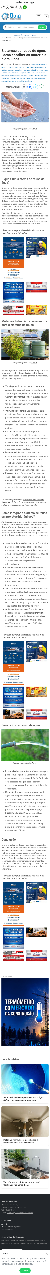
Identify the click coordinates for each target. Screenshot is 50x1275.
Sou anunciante (7, 1229)
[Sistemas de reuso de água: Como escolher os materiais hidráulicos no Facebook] (29, 86)
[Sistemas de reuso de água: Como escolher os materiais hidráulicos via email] (24, 86)
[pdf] (20, 7)
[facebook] (3, 7)
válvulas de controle (18, 78)
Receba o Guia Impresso (11, 1227)
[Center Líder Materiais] (36, 247)
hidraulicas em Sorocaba (19, 75)
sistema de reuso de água (38, 75)
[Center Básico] (36, 287)
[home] (11, 16)
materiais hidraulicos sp (16, 67)
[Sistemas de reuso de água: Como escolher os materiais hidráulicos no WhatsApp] (41, 86)
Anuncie (4, 1224)
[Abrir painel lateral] (46, 16)
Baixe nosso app (25, 2)
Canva (34, 128)
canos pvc (5, 75)
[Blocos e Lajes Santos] (13, 310)
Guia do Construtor (21, 35)
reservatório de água (8, 81)
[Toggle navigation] (38, 16)
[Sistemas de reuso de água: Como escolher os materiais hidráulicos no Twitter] (35, 86)
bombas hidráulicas (38, 78)
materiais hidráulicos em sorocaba (36, 70)
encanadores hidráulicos (11, 73)
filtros (28, 78)
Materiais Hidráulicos (24, 81)
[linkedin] (7, 7)
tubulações (5, 78)
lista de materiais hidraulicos (36, 67)
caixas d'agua (41, 73)
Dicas (34, 35)
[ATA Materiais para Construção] (13, 714)
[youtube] (12, 7)
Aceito (25, 1270)
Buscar (42, 27)
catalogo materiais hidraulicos (12, 70)
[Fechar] (46, 1253)
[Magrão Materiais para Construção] (36, 310)
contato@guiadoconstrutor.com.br (20, 1213)
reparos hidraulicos (28, 73)
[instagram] (16, 7)
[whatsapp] (25, 7)
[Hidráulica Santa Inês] (13, 292)
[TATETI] (13, 258)
